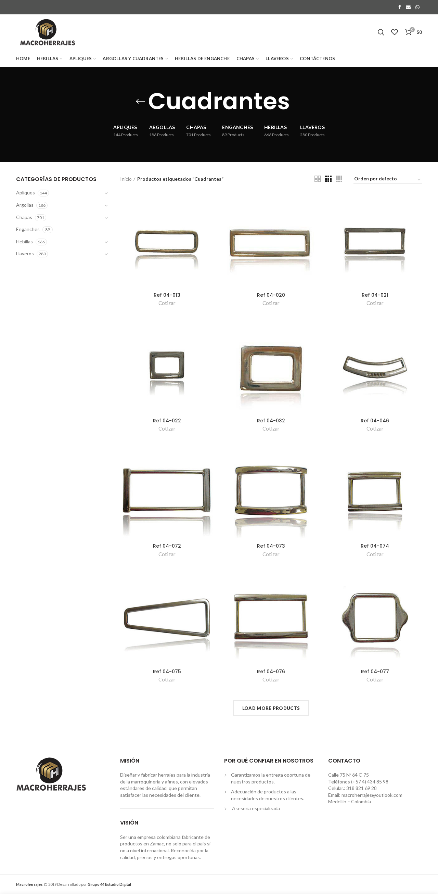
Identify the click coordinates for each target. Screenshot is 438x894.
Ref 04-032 (271, 421)
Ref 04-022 (167, 421)
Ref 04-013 (167, 295)
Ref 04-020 (271, 295)
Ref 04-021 (375, 295)
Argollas (25, 205)
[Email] (408, 7)
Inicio (126, 179)
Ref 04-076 (271, 671)
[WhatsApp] (417, 7)
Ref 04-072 (167, 546)
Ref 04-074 (375, 546)
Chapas (24, 217)
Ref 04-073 (271, 546)
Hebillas (24, 241)
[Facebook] (399, 7)
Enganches (28, 229)
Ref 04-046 (375, 421)
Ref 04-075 (167, 671)
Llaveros (25, 253)
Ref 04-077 (375, 671)
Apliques (25, 192)
